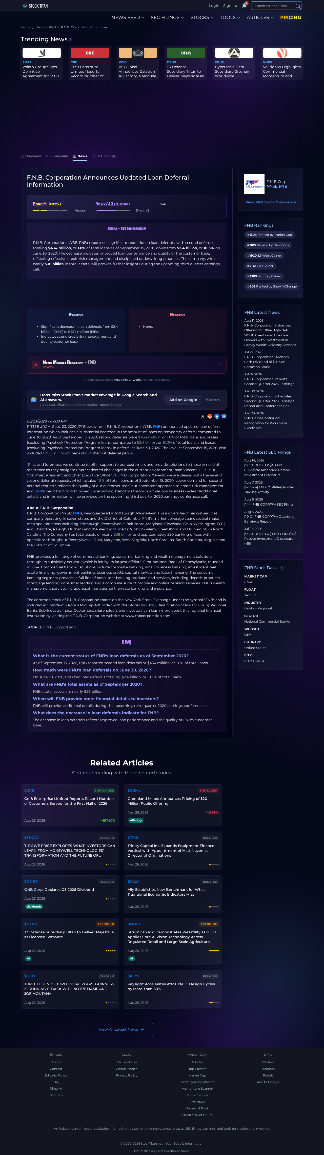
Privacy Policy (126, 1075)
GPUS (219, 62)
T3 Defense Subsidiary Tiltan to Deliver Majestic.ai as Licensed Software (69, 934)
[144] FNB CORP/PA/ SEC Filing (268, 504)
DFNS (171, 62)
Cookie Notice (126, 1069)
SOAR (27, 62)
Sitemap (56, 1095)
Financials (59, 156)
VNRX (267, 62)
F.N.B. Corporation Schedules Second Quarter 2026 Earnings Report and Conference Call (269, 401)
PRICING (290, 17)
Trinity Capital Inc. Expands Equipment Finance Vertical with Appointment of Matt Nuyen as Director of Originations (171, 850)
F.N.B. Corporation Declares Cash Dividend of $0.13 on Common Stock (266, 362)
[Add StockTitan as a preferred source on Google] (223, 416)
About (56, 1062)
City (248, 655)
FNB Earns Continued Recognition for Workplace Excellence (265, 423)
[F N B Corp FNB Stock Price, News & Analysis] (254, 184)
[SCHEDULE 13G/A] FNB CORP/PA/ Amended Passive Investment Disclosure (267, 470)
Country (252, 642)
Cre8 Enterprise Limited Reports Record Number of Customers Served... (88, 74)
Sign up (230, 5)
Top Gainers (197, 1069)
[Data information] (282, 568)
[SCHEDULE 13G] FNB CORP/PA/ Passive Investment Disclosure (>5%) (270, 538)
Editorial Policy (56, 1075)
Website (252, 629)
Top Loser (208, 790)
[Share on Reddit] (208, 416)
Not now (213, 399)
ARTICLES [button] (258, 17)
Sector (251, 616)
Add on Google (183, 400)
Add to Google (268, 1082)
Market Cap (255, 576)
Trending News (44, 39)
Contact (56, 1069)
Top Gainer (104, 790)
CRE (74, 62)
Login (214, 5)
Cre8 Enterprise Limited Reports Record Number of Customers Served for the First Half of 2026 (69, 801)
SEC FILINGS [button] (165, 17)
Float (250, 589)
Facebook (268, 1069)
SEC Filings (106, 156)
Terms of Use (127, 1062)
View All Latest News (118, 1029)
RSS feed (268, 1062)
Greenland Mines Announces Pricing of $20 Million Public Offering (167, 801)
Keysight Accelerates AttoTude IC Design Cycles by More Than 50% (171, 986)
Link (247, 635)
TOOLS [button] (228, 17)
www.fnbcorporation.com (148, 615)
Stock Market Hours (197, 1115)
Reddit (268, 1075)
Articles (197, 1062)
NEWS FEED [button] (125, 17)
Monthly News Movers (197, 1082)
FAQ (56, 1082)
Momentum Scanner (197, 1088)
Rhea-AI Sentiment (112, 203)
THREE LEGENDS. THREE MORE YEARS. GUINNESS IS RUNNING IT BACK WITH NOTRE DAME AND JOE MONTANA (69, 989)
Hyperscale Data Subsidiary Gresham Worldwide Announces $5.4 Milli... (233, 76)
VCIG (123, 62)
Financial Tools (197, 1108)
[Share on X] (201, 416)
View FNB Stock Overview (271, 202)
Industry (253, 603)
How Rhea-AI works (127, 379)
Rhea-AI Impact (47, 203)
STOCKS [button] (200, 17)
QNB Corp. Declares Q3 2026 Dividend (59, 889)
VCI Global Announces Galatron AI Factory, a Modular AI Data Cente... (137, 74)
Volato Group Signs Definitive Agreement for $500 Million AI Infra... (41, 74)
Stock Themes (197, 1095)
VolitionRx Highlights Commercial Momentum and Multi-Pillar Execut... (282, 74)
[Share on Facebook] (215, 416)
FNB (157, 426)
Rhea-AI (56, 1088)
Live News (197, 1102)
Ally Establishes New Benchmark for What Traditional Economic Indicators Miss (166, 892)
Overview (33, 156)
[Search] (298, 6)
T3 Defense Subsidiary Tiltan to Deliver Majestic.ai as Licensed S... (185, 74)
